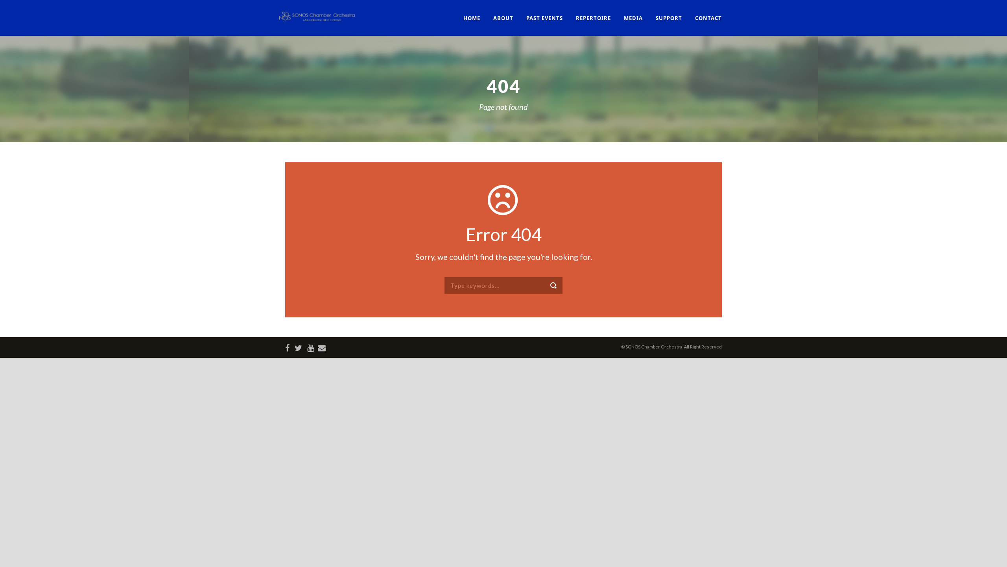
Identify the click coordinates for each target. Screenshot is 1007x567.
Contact (708, 18)
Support (669, 18)
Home (471, 18)
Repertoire (593, 18)
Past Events (544, 18)
